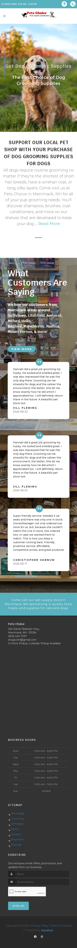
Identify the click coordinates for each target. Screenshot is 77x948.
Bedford (15, 326)
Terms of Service (61, 925)
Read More (49, 223)
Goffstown (17, 315)
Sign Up (18, 905)
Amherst (53, 315)
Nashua (52, 326)
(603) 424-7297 (17, 636)
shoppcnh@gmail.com (22, 639)
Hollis (26, 321)
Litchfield (36, 315)
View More (21, 349)
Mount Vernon (20, 331)
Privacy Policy (40, 925)
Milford (14, 321)
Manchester (34, 326)
